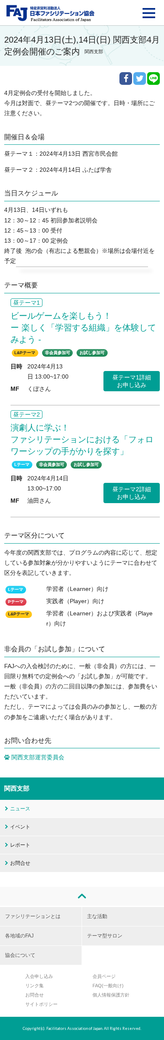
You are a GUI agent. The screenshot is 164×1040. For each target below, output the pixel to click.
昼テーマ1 (26, 302)
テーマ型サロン (104, 936)
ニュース (20, 809)
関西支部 (16, 788)
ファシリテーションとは (33, 916)
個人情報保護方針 (111, 994)
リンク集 (34, 985)
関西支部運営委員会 (37, 757)
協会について (20, 955)
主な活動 (97, 916)
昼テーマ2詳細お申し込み (131, 493)
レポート (20, 845)
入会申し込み (39, 976)
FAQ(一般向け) (108, 985)
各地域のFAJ (19, 936)
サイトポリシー (41, 1004)
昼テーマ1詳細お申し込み (131, 381)
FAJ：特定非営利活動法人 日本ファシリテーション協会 (50, 13)
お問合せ (20, 863)
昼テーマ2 (26, 414)
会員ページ (104, 976)
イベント (20, 827)
